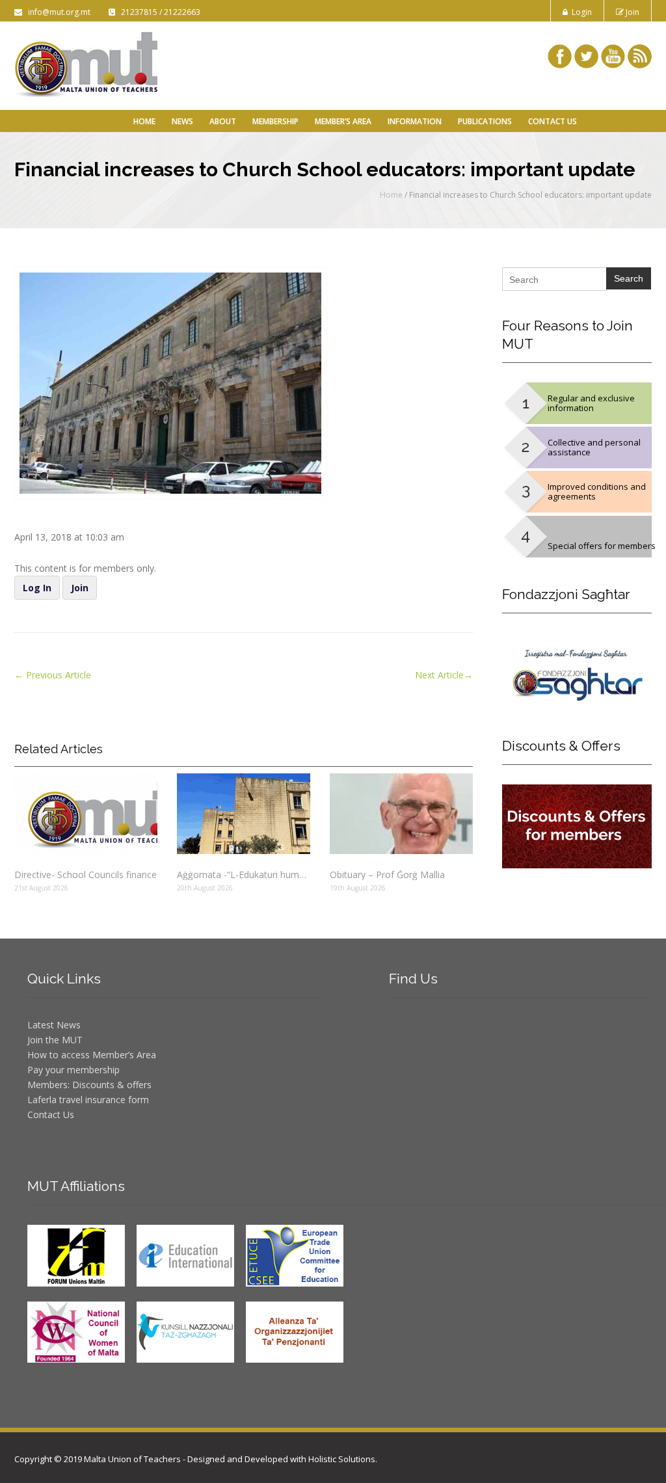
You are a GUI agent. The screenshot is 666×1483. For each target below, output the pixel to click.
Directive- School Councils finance (85, 874)
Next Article (444, 675)
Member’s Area (343, 121)
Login (580, 12)
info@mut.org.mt (57, 12)
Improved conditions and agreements (597, 491)
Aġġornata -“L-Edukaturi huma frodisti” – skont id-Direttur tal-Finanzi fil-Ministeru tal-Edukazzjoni (243, 874)
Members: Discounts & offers (89, 1084)
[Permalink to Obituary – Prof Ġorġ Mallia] (401, 813)
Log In (37, 587)
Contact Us (552, 121)
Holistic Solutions (341, 1459)
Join (631, 12)
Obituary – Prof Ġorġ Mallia (387, 874)
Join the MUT (55, 1040)
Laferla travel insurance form (88, 1099)
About (222, 121)
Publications (485, 121)
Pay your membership (73, 1069)
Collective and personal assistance (594, 447)
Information (415, 121)
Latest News (54, 1025)
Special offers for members (602, 546)
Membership (275, 121)
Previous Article (52, 675)
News (182, 121)
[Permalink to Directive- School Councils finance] (85, 813)
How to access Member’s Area (91, 1055)
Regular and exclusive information (591, 403)
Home (144, 121)
